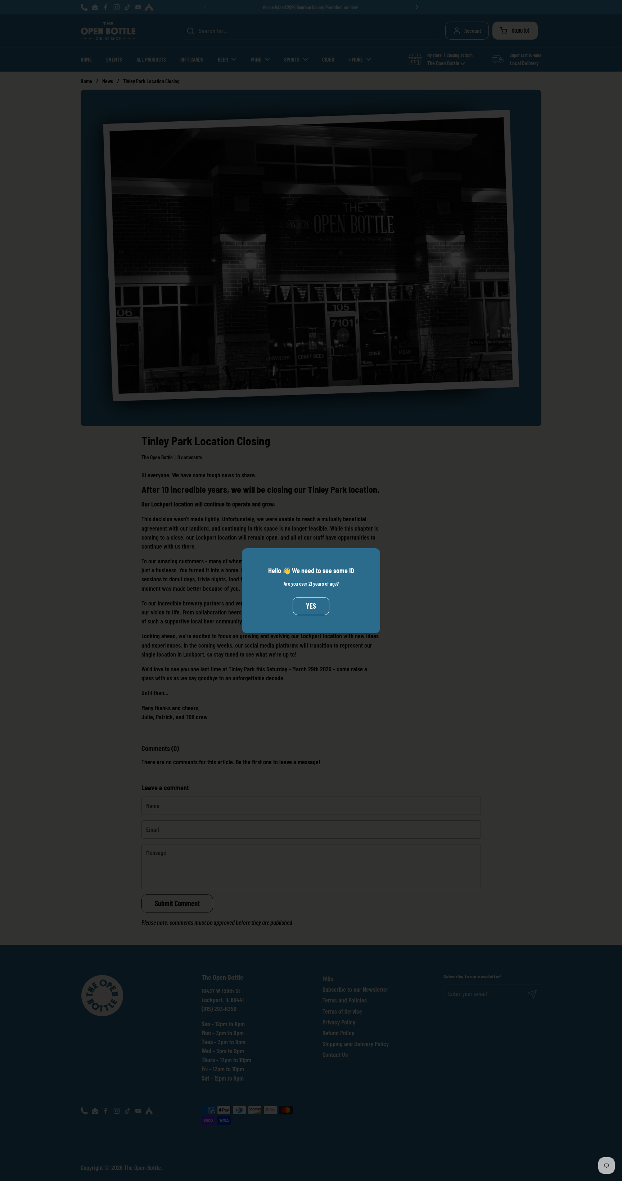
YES (311, 605)
